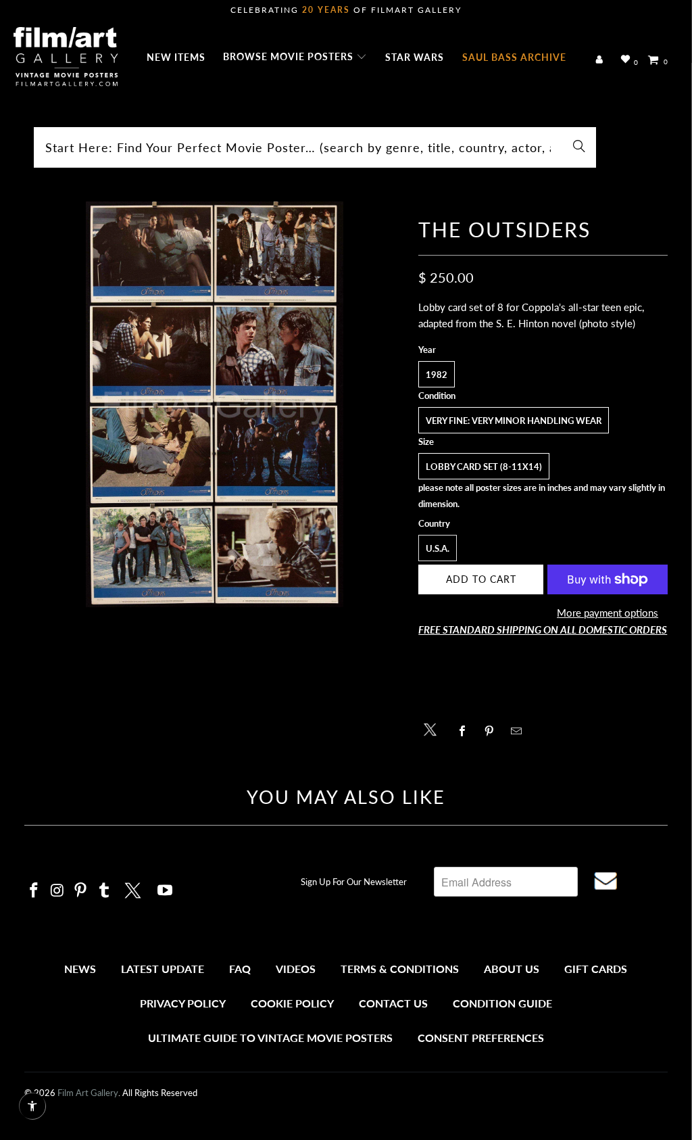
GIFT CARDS (595, 968)
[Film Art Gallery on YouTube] (165, 890)
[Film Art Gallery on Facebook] (34, 890)
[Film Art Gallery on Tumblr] (105, 890)
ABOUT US (511, 968)
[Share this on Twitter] (433, 728)
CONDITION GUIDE (502, 1003)
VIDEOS (296, 968)
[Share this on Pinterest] (492, 731)
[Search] (579, 147)
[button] (295, 57)
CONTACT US (393, 1003)
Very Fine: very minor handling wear (513, 420)
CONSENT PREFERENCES (481, 1037)
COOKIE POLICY (292, 1003)
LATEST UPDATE (162, 968)
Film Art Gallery (87, 1092)
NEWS (80, 968)
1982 (436, 374)
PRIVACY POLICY (183, 1003)
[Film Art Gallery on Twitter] (134, 888)
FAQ (240, 968)
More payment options (607, 613)
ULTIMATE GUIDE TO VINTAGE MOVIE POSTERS (270, 1037)
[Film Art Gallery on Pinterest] (81, 890)
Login (602, 60)
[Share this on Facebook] (465, 731)
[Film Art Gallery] (66, 57)
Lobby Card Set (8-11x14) (484, 466)
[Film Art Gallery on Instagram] (57, 890)
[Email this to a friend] (519, 731)
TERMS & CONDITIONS (400, 968)
